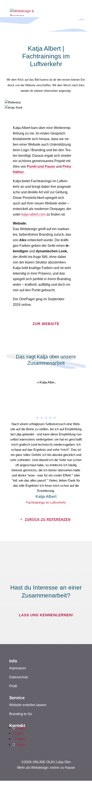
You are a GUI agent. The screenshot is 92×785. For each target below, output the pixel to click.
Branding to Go (20, 714)
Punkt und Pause (41, 166)
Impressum (17, 668)
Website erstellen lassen (27, 705)
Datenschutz (18, 677)
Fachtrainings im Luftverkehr (46, 502)
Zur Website (46, 324)
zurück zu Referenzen (48, 519)
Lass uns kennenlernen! (46, 615)
